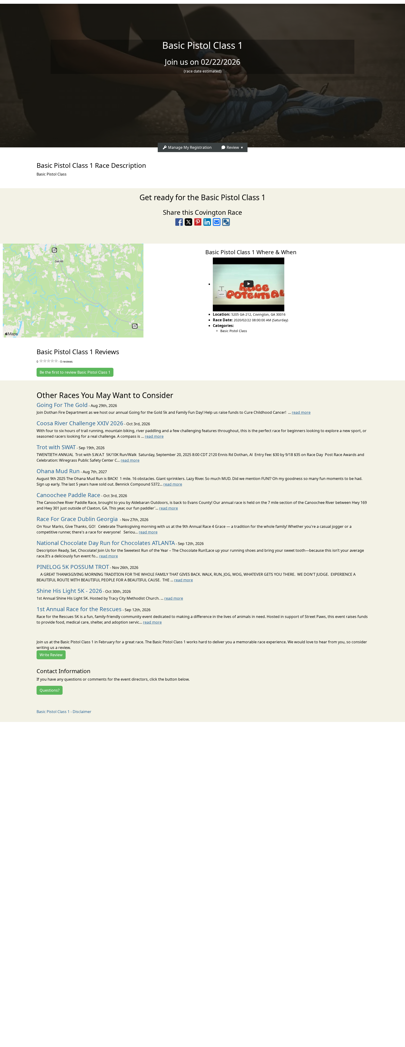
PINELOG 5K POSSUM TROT (73, 567)
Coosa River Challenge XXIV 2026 (80, 423)
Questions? (50, 690)
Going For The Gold (62, 405)
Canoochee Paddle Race (68, 495)
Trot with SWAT (56, 447)
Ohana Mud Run (58, 471)
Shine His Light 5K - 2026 (69, 590)
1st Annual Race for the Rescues (79, 609)
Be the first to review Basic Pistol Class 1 (75, 372)
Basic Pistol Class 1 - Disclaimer (64, 711)
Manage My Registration (189, 147)
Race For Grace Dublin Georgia (78, 519)
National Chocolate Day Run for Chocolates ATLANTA (106, 543)
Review (232, 147)
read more (301, 412)
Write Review (51, 654)
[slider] (48, 361)
